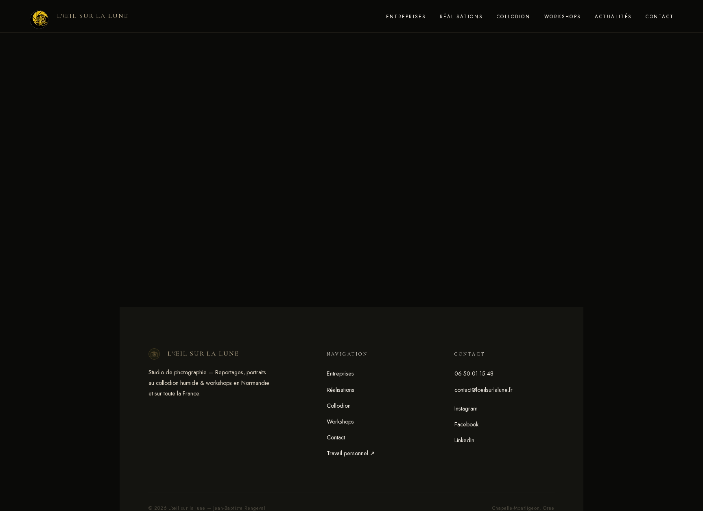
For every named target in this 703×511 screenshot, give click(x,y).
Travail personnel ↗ (351, 453)
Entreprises (406, 16)
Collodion (514, 16)
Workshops (562, 16)
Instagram (466, 408)
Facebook (466, 424)
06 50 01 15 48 (473, 373)
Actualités (613, 16)
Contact (660, 16)
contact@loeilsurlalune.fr (483, 390)
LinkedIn (464, 440)
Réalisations (461, 16)
